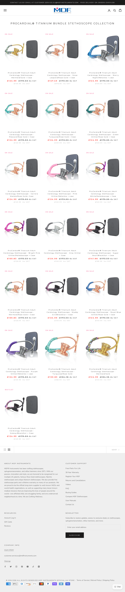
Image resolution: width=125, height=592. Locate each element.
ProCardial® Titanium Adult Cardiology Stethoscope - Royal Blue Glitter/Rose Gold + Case (103, 312)
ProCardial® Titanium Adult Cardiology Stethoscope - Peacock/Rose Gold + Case (22, 134)
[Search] (114, 10)
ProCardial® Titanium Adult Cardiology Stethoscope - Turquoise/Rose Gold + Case (62, 134)
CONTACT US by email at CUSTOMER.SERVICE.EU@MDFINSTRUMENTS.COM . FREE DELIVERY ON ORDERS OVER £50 (62, 2)
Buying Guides (71, 492)
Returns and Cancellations (75, 480)
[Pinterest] (22, 566)
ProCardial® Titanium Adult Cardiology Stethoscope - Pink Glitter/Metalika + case (62, 193)
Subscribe (74, 535)
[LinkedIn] (39, 566)
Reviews (7, 526)
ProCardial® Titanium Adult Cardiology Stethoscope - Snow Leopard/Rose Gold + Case (62, 75)
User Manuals (71, 500)
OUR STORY (9, 550)
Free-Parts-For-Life (73, 468)
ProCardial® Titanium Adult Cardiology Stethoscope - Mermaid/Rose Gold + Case (22, 312)
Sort (115, 450)
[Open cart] (120, 10)
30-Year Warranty (72, 472)
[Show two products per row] (5, 450)
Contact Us (70, 504)
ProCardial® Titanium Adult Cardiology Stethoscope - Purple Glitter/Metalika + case (22, 371)
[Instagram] (16, 566)
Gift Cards (8, 522)
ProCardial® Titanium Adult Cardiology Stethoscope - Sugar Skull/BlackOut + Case (103, 253)
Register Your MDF (73, 476)
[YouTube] (27, 566)
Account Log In (10, 518)
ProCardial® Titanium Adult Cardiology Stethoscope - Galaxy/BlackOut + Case (22, 430)
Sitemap (7, 561)
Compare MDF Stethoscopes (76, 496)
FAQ (67, 488)
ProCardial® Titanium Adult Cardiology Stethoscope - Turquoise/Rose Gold (62, 371)
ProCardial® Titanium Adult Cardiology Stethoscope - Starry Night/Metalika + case (103, 75)
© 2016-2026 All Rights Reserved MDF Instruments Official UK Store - (41, 580)
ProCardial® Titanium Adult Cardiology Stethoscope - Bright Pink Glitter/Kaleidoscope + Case (21, 253)
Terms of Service (83, 580)
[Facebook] (5, 566)
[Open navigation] (5, 10)
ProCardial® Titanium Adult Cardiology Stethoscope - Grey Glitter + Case (62, 253)
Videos (68, 484)
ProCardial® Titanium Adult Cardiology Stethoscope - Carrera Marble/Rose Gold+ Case (21, 193)
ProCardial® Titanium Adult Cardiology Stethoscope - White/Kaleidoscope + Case (103, 193)
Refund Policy (96, 580)
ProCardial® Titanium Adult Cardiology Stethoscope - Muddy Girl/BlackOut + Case (62, 312)
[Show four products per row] (9, 450)
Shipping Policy (108, 580)
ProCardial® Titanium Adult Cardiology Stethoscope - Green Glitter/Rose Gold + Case (103, 134)
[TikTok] (33, 566)
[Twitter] (11, 566)
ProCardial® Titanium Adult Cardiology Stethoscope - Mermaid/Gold (103, 371)
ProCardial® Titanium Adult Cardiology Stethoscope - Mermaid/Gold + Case (22, 75)
